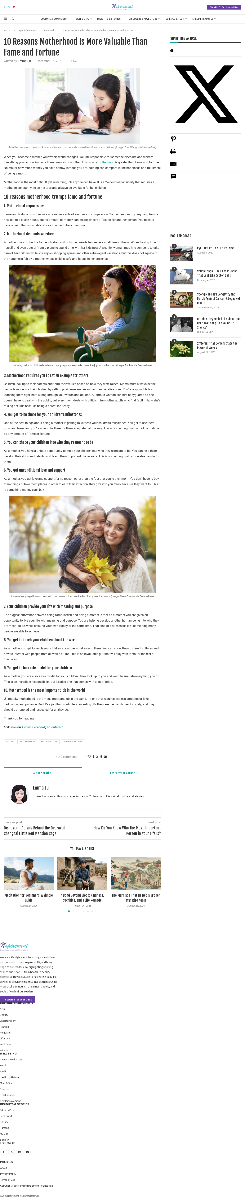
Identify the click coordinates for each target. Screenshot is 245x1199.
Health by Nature (9, 1077)
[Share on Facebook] (93, 756)
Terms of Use (7, 1179)
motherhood (106, 162)
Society (4, 1139)
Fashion (4, 1026)
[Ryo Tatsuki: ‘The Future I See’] (181, 253)
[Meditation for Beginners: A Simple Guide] (29, 873)
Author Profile (42, 773)
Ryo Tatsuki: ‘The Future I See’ (215, 248)
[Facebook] (5, 7)
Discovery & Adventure (143, 18)
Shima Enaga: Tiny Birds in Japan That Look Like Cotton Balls (217, 273)
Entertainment (8, 1020)
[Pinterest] (14, 7)
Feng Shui (5, 1032)
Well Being (82, 18)
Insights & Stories (109, 18)
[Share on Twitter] (97, 756)
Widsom (4, 1050)
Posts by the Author (122, 773)
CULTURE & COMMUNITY (16, 1002)
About (3, 1168)
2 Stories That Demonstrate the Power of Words (217, 346)
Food (3, 1065)
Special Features (202, 18)
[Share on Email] (173, 166)
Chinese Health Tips (11, 1059)
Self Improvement (10, 1101)
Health (3, 1071)
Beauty (4, 1014)
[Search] (13, 19)
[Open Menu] (5, 18)
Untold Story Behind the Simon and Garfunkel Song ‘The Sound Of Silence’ (218, 323)
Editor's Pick (7, 1110)
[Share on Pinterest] (173, 141)
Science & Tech (175, 18)
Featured (49, 30)
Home (7, 30)
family (9, 741)
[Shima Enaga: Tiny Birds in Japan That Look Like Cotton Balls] (181, 276)
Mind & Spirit (7, 1083)
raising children (73, 741)
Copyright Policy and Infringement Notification (26, 1185)
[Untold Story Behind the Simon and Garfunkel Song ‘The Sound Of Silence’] (181, 324)
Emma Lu (24, 61)
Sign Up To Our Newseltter (224, 7)
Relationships (8, 1095)
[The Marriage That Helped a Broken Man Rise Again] (136, 873)
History (4, 1122)
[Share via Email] (105, 756)
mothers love (49, 741)
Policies (6, 1161)
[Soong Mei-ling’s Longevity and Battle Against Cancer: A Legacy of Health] (181, 300)
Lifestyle (5, 1038)
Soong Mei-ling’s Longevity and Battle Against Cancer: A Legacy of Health (218, 298)
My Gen (4, 1133)
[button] (9, 884)
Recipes (4, 1089)
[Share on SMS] (173, 178)
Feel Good (6, 1116)
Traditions (5, 1044)
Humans (4, 1127)
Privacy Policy (8, 1173)
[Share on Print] (173, 153)
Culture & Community (54, 18)
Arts (2, 1009)
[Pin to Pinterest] (101, 756)
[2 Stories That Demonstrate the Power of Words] (181, 349)
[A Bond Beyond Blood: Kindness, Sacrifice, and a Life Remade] (82, 873)
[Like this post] (89, 756)
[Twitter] (9, 7)
